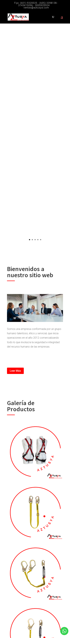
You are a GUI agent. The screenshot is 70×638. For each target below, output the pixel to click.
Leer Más (15, 370)
